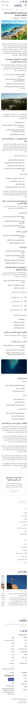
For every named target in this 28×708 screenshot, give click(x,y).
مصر (26, 660)
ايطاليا (13, 657)
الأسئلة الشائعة (23, 534)
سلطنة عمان (11, 663)
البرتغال (12, 648)
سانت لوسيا (24, 556)
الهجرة (25, 519)
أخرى (25, 531)
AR (3, 5)
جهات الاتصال (24, 683)
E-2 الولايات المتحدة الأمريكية (8, 669)
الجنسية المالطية (23, 663)
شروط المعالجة (23, 700)
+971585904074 (5, 1)
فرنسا (13, 660)
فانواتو (25, 654)
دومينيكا (25, 550)
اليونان (13, 651)
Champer (25, 702)
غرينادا (25, 562)
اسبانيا (13, 646)
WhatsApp (7, 5)
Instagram (21, 2)
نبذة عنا (25, 678)
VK (23, 2)
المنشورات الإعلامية (22, 528)
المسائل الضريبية (23, 522)
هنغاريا (13, 643)
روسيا (13, 654)
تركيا (26, 544)
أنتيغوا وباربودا (23, 547)
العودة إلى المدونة (22, 501)
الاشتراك (25, 689)
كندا (13, 666)
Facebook (26, 2)
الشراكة (25, 686)
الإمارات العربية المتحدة (21, 553)
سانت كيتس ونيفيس (22, 559)
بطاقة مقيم (24, 516)
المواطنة (25, 525)
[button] (25, 5)
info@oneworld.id (10, 686)
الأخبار (25, 512)
